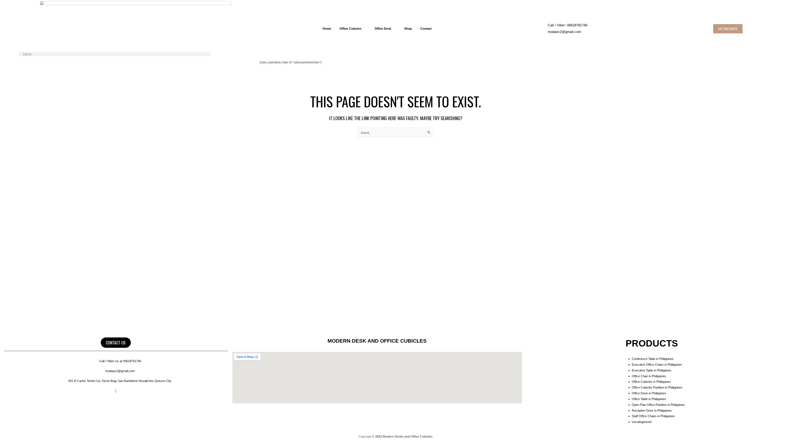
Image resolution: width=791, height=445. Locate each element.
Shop (408, 28)
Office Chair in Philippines (649, 376)
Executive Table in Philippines (651, 370)
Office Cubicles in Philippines (651, 381)
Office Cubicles (350, 28)
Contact (426, 28)
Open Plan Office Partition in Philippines (658, 404)
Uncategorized (641, 422)
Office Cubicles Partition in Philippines (657, 387)
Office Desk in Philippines (649, 393)
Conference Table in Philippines (653, 359)
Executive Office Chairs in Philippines (657, 364)
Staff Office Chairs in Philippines (653, 416)
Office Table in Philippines (649, 399)
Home (327, 28)
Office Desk (382, 28)
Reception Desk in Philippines (652, 410)
